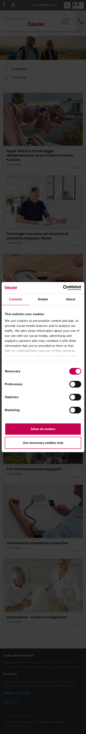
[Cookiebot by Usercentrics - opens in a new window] (63, 288)
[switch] (75, 384)
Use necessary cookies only (43, 442)
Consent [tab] (15, 299)
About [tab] (70, 299)
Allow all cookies (43, 429)
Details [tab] (43, 299)
